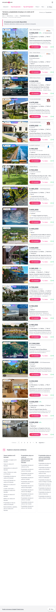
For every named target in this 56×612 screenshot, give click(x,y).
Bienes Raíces (10, 15)
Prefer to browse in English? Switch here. (13, 609)
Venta (16, 15)
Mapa (52, 609)
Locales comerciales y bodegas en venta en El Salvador (9, 490)
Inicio (3, 15)
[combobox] (46, 12)
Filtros (50, 7)
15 (36, 442)
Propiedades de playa (25, 15)
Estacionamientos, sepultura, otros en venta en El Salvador (10, 508)
